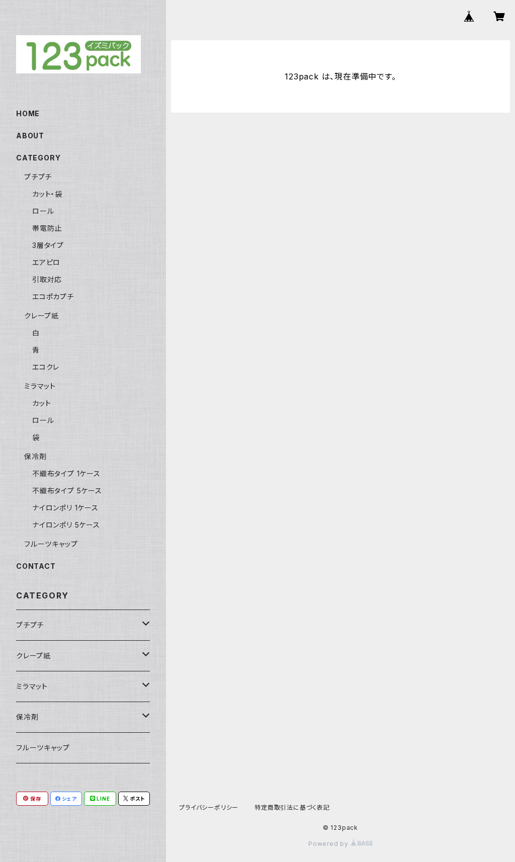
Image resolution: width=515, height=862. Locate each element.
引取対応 (47, 279)
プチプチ (38, 177)
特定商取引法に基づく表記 (292, 807)
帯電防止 (47, 228)
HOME (28, 113)
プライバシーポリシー (208, 807)
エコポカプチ (53, 296)
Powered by (329, 843)
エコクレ (45, 367)
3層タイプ (48, 245)
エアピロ (46, 262)
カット (41, 403)
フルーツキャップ (50, 544)
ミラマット (40, 386)
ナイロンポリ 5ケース (66, 525)
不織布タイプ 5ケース (67, 490)
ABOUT (30, 135)
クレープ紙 (41, 315)
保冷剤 (35, 456)
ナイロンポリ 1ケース (65, 507)
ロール (43, 211)
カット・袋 (47, 194)
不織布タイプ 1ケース (66, 473)
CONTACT (36, 566)
